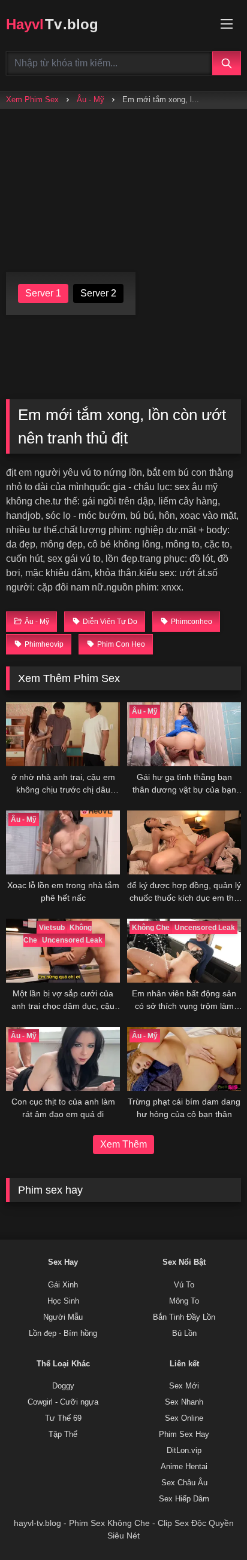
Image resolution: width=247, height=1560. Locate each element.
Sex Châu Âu (184, 1483)
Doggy (63, 1386)
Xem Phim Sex (32, 99)
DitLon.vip (184, 1450)
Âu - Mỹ (90, 99)
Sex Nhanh (184, 1402)
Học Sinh (63, 1301)
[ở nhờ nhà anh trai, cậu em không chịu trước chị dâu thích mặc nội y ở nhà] (63, 734)
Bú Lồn (184, 1333)
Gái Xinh (63, 1285)
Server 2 (98, 293)
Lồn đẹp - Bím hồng (63, 1333)
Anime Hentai (184, 1467)
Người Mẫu (63, 1317)
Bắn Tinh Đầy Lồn (184, 1317)
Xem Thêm (123, 1144)
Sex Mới (184, 1386)
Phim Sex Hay (184, 1434)
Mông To (184, 1301)
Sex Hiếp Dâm (184, 1499)
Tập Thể (63, 1434)
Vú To (184, 1285)
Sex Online (184, 1418)
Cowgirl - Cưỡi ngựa (63, 1402)
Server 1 (43, 293)
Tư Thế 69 (63, 1418)
